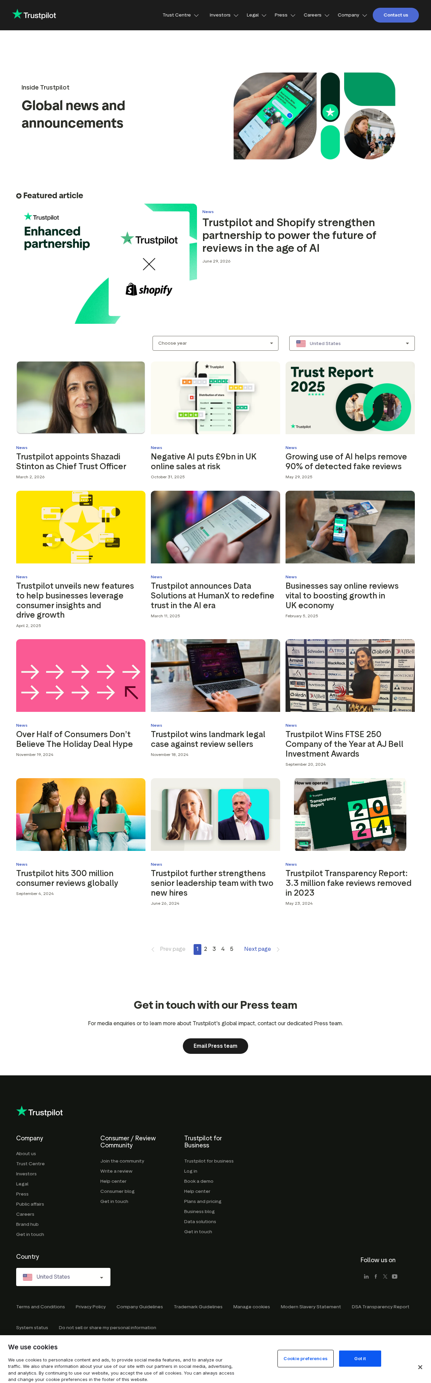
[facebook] (375, 1277)
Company (348, 15)
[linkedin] (366, 1277)
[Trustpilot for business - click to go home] (34, 15)
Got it (360, 1358)
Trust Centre (177, 15)
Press (281, 15)
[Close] (420, 1367)
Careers (313, 15)
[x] (385, 1277)
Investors (220, 15)
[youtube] (394, 1277)
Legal (253, 15)
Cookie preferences (305, 1358)
